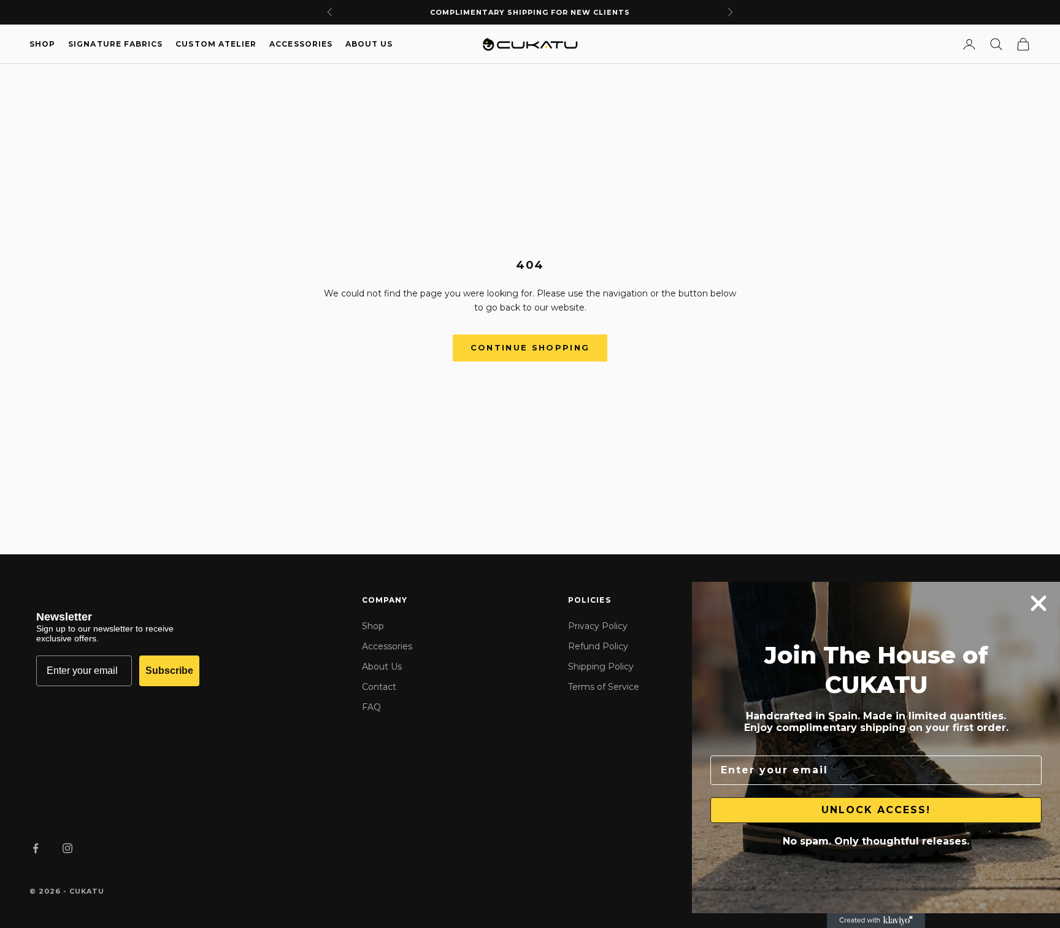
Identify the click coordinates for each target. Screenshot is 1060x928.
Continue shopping (530, 347)
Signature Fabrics (115, 43)
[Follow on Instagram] (67, 848)
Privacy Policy (598, 626)
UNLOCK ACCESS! (876, 810)
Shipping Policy (601, 666)
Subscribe (169, 670)
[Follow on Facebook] (35, 848)
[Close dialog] (1038, 603)
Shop (42, 43)
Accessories (300, 43)
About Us (369, 43)
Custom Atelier (215, 43)
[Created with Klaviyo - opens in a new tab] (876, 920)
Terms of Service (603, 686)
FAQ (371, 707)
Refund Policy (598, 646)
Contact (379, 686)
